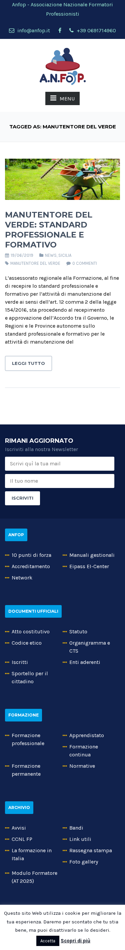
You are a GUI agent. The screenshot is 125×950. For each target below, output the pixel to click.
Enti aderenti (84, 662)
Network (22, 577)
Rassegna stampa (90, 850)
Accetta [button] (47, 940)
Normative (82, 766)
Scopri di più (75, 941)
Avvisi (19, 828)
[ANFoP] (63, 66)
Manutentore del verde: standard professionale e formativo (48, 229)
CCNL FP (22, 839)
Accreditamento (31, 566)
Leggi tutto (28, 363)
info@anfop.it (33, 30)
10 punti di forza (31, 555)
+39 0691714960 (95, 30)
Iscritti (20, 662)
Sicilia (64, 255)
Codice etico (27, 643)
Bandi (76, 828)
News (51, 255)
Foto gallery (83, 862)
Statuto (78, 631)
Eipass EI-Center (89, 566)
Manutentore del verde (35, 263)
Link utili (80, 839)
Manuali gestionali (92, 555)
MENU (67, 98)
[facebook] (60, 30)
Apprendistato (86, 735)
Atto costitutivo (31, 631)
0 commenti (84, 263)
